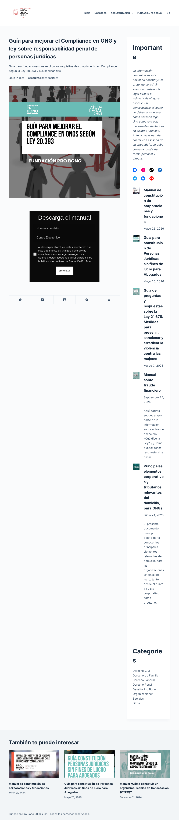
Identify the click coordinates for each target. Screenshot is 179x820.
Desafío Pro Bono (144, 689)
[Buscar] (168, 13)
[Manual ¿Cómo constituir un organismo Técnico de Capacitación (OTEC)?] (145, 764)
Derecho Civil (142, 670)
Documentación (120, 13)
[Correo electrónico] (109, 299)
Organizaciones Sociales (43, 78)
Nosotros (100, 13)
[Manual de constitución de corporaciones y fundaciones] (34, 764)
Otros (136, 703)
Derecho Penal (142, 684)
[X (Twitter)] (42, 299)
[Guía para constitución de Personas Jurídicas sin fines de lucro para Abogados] (89, 764)
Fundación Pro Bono (149, 13)
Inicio (87, 13)
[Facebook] (20, 299)
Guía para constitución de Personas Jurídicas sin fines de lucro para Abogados (88, 788)
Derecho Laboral (144, 680)
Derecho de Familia (145, 675)
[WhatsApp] (87, 299)
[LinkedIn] (64, 299)
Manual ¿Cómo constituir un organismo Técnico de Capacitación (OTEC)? (144, 788)
